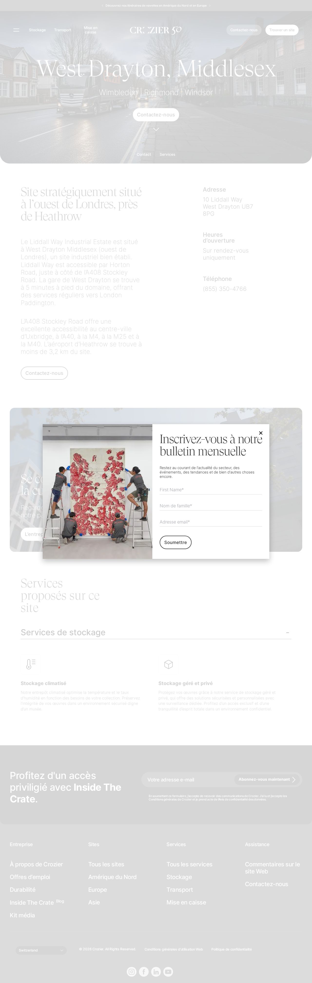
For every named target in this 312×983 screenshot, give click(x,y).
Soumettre (175, 542)
